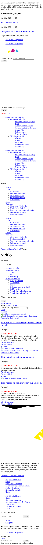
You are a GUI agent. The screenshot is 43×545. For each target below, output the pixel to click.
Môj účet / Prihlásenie (13, 480)
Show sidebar (6, 303)
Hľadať (4, 61)
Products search (7, 58)
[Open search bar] (2, 105)
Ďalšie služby (15, 200)
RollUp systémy (20, 132)
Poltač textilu (14, 191)
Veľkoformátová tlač (17, 120)
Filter (3, 301)
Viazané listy (19, 147)
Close (3, 538)
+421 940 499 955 (9, 22)
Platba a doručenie (16, 214)
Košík (8, 492)
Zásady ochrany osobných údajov (22, 210)
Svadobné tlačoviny (22, 144)
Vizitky (17, 140)
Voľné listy (19, 142)
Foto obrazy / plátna (13, 268)
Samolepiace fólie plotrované (25, 128)
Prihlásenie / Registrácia (14, 40)
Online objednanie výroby (15, 117)
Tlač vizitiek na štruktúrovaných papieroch (21, 383)
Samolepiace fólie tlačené (24, 126)
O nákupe (9, 204)
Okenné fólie (19, 130)
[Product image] (21, 318)
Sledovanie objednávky (18, 206)
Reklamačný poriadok (18, 212)
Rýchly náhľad (6, 344)
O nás (8, 482)
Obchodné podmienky (18, 208)
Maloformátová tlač (17, 136)
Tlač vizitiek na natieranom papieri (17, 357)
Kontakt (8, 202)
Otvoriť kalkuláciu (7, 342)
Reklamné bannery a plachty (25, 122)
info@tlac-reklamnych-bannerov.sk (17, 31)
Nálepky (18, 138)
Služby (8, 189)
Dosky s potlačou (21, 134)
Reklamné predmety (17, 194)
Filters (3, 310)
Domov (8, 187)
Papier (17, 124)
